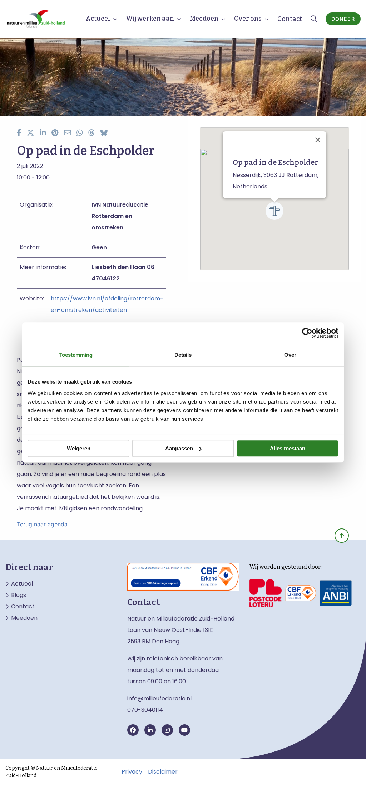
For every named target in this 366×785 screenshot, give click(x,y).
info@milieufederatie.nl (159, 698)
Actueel (97, 18)
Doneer (343, 19)
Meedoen (204, 18)
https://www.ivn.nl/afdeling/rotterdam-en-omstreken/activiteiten (107, 304)
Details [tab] (183, 355)
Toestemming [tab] (76, 355)
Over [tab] (290, 355)
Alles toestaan (287, 448)
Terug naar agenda (42, 524)
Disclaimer (163, 772)
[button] (274, 211)
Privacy (132, 772)
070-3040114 (145, 710)
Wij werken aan (150, 18)
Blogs (18, 595)
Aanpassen (179, 448)
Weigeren (78, 448)
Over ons (248, 18)
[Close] (317, 139)
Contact (289, 19)
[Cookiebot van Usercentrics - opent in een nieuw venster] (307, 333)
